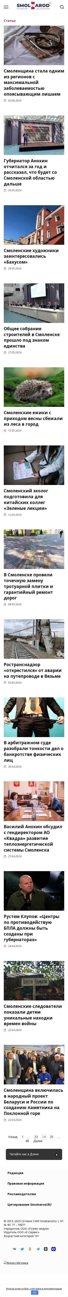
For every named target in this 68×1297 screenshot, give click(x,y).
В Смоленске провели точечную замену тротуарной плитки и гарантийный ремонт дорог (28, 586)
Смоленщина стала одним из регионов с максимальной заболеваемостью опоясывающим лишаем (34, 82)
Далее (37, 1141)
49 (27, 1141)
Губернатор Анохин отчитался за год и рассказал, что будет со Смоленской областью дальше (30, 172)
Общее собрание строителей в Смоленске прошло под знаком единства (32, 337)
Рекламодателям (22, 1194)
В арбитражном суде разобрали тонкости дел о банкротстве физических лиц (33, 751)
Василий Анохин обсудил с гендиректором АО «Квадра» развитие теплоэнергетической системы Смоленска (33, 838)
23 (36, 1137)
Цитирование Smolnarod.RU (30, 1204)
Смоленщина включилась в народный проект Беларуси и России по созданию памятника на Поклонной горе (33, 1101)
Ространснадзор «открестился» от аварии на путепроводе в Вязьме (33, 670)
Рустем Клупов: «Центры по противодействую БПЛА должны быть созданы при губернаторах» (31, 927)
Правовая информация (26, 1183)
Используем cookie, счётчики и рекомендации (34, 1288)
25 (51, 1137)
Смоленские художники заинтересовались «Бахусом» (31, 256)
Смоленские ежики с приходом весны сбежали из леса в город (33, 418)
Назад (12, 1137)
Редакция (15, 1173)
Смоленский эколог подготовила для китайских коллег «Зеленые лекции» (26, 499)
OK (34, 1292)
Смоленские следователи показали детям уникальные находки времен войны (33, 1014)
